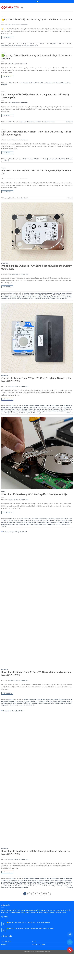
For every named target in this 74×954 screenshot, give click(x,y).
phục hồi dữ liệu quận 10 (28, 298)
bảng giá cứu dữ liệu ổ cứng (41, 293)
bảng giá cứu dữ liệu (29, 293)
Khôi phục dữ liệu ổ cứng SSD (31, 701)
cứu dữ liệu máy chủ (13, 409)
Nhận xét (69, 121)
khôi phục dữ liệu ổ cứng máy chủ (31, 297)
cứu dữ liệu (24, 44)
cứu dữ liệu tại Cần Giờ (21, 522)
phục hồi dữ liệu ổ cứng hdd (8, 413)
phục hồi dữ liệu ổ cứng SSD (15, 298)
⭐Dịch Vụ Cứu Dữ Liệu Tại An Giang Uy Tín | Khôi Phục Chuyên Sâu (37, 19)
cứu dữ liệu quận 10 (36, 409)
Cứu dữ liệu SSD (51, 44)
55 (45, 893)
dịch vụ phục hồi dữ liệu (27, 121)
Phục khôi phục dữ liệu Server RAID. (55, 83)
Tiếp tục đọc (7, 37)
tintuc (3, 17)
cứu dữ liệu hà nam (26, 159)
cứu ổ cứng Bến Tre (26, 83)
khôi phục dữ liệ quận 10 (16, 297)
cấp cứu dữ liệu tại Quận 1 (8, 407)
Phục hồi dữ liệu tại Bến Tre (38, 83)
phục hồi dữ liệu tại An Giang (19, 45)
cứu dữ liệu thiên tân (61, 44)
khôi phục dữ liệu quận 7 (34, 411)
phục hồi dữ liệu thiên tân (48, 121)
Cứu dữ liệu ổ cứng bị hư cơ (45, 520)
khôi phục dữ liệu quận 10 (29, 884)
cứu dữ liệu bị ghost (57, 407)
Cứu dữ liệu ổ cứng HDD (48, 295)
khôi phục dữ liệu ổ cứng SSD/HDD (18, 411)
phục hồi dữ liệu (37, 121)
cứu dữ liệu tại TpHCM (57, 409)
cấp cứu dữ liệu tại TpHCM (22, 407)
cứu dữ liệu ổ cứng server (47, 880)
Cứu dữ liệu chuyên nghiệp (35, 295)
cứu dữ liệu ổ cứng (32, 44)
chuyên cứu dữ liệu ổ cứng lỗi (13, 295)
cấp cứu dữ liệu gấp (54, 405)
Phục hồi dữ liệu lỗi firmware (56, 297)
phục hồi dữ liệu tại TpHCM (42, 298)
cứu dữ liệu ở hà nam (36, 159)
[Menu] (22, 7)
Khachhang (4, 263)
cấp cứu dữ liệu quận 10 (55, 293)
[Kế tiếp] (49, 893)
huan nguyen (24, 24)
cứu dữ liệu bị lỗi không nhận (58, 699)
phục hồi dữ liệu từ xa (32, 45)
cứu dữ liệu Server (42, 44)
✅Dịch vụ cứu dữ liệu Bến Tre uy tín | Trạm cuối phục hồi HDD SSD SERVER (30, 928)
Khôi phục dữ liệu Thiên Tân (65, 701)
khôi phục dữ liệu (58, 882)
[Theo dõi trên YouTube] (37, 1)
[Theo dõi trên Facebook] (36, 1)
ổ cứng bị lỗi (44, 411)
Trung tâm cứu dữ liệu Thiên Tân (58, 298)
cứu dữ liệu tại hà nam (48, 159)
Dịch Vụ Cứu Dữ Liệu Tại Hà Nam (63, 159)
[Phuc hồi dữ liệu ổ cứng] (10, 7)
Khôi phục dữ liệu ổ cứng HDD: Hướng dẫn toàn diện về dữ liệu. (34, 494)
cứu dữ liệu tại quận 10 (61, 295)
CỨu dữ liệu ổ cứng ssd (25, 409)
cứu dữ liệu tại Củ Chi (33, 522)
